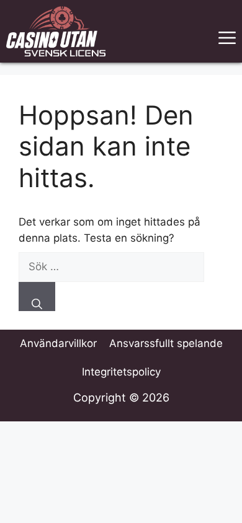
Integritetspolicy (121, 372)
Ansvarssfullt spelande (166, 343)
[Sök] (37, 297)
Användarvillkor (58, 343)
